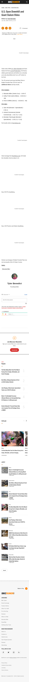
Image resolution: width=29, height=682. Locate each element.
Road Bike (3, 622)
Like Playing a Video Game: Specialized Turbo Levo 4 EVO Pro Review (17, 522)
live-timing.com (16, 123)
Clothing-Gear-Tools (6, 624)
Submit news (4, 637)
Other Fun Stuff (5, 608)
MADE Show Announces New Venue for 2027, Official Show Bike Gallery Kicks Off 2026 (18, 535)
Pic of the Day (4, 611)
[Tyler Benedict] (14, 277)
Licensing (3, 667)
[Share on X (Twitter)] (6, 28)
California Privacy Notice (6, 665)
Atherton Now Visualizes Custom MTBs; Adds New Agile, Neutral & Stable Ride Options (17, 559)
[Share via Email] (10, 28)
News (2, 448)
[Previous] (24, 420)
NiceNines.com (16, 156)
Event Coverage (5, 603)
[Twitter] (8, 652)
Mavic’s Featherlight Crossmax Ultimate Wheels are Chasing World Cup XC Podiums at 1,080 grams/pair (10, 398)
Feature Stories (5, 605)
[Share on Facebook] (2, 28)
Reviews (10, 517)
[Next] (26, 420)
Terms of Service (4, 670)
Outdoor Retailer (11, 480)
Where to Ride (4, 616)
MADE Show (11, 530)
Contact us (4, 634)
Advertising (4, 645)
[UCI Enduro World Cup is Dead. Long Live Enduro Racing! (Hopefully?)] (4, 546)
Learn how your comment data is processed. (14, 307)
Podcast (3, 642)
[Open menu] (2, 2)
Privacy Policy (4, 662)
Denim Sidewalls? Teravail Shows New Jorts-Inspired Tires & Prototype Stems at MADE (10, 408)
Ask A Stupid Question (6, 639)
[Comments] (20, 28)
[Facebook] (2, 652)
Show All (4, 570)
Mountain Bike (6, 269)
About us (3, 631)
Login (25, 294)
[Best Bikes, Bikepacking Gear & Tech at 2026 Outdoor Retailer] (4, 483)
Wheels (10, 467)
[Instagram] (13, 652)
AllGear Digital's (13, 657)
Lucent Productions (15, 70)
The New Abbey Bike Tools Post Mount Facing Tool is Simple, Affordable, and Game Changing (10, 372)
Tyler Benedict (12, 18)
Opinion (10, 543)
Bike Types (4, 600)
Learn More (19, 34)
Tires (10, 491)
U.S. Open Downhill (16, 68)
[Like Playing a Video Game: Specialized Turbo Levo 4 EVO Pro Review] (4, 520)
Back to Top (21, 588)
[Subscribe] (18, 652)
